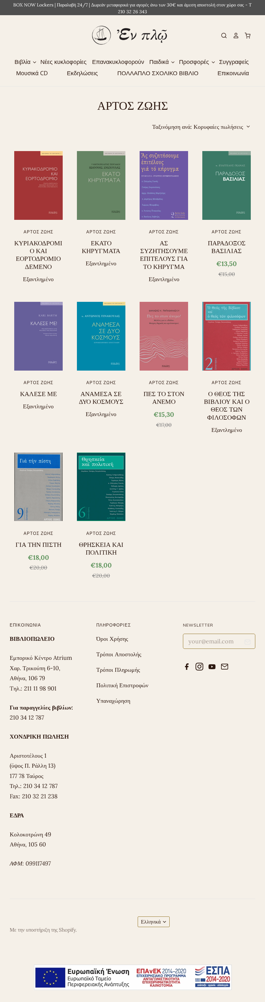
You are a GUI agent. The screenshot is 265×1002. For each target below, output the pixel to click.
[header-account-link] (233, 35)
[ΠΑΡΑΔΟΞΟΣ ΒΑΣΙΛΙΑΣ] (226, 185)
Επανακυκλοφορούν (118, 62)
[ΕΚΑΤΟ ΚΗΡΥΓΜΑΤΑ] (101, 185)
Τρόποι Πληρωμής (118, 669)
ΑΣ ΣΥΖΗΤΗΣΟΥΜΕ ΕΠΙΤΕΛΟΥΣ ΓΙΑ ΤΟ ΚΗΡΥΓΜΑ (164, 255)
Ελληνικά (151, 921)
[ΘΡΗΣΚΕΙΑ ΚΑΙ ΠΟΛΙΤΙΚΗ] (101, 487)
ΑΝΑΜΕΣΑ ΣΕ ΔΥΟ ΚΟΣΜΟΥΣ (101, 398)
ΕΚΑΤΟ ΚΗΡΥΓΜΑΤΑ (101, 247)
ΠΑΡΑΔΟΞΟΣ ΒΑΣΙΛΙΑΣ (227, 247)
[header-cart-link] (245, 35)
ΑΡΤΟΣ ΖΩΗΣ (38, 231)
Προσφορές (195, 62)
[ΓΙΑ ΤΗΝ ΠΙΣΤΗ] (38, 487)
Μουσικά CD (32, 73)
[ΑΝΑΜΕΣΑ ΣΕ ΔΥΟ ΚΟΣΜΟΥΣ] (101, 336)
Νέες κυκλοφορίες (63, 62)
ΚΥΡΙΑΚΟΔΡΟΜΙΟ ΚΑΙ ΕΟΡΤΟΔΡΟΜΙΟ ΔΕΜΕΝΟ (38, 255)
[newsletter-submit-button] (248, 643)
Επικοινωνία (233, 73)
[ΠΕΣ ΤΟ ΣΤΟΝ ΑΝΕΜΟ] (164, 336)
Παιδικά (159, 62)
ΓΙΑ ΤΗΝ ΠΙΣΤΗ (38, 544)
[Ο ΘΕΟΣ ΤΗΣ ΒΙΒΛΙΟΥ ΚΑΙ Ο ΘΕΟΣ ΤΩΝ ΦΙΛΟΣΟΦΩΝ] (226, 336)
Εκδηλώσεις (82, 73)
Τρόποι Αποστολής (118, 654)
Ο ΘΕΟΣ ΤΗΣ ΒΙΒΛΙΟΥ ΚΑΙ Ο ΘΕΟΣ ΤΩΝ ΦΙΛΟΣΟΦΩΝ (226, 406)
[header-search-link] (221, 35)
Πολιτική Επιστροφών (122, 685)
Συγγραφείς (234, 62)
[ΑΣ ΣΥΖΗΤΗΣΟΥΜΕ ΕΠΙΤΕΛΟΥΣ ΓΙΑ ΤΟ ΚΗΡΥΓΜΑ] (164, 185)
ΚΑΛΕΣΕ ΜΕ (38, 394)
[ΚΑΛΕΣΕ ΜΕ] (38, 336)
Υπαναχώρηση (113, 700)
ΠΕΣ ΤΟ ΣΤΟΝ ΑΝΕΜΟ (163, 398)
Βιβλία (23, 62)
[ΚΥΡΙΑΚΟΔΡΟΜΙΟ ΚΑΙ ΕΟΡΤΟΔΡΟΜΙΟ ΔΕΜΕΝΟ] (38, 185)
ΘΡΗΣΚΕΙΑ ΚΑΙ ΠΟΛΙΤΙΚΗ (101, 548)
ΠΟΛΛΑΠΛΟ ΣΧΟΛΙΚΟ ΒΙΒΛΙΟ (157, 73)
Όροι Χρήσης (112, 638)
